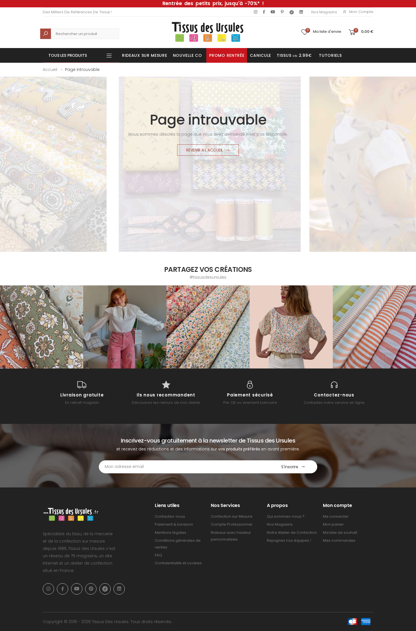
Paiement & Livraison (174, 524)
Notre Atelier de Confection (292, 532)
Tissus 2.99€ (294, 55)
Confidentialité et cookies (178, 563)
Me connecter (336, 516)
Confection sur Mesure (231, 516)
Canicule (260, 55)
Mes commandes (339, 540)
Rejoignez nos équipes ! (289, 540)
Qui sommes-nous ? (286, 516)
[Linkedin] (301, 12)
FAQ (158, 555)
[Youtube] (273, 12)
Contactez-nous (170, 516)
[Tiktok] (292, 12)
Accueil (50, 69)
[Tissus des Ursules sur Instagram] (41, 326)
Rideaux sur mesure (144, 55)
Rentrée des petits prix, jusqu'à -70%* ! (213, 3)
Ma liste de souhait (340, 532)
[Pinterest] (282, 12)
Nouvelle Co (187, 55)
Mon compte (361, 11)
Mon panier (333, 524)
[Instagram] (255, 12)
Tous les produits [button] (67, 55)
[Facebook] (264, 12)
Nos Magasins (324, 12)
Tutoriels (330, 55)
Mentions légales (170, 532)
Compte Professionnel (231, 524)
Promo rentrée (226, 55)
